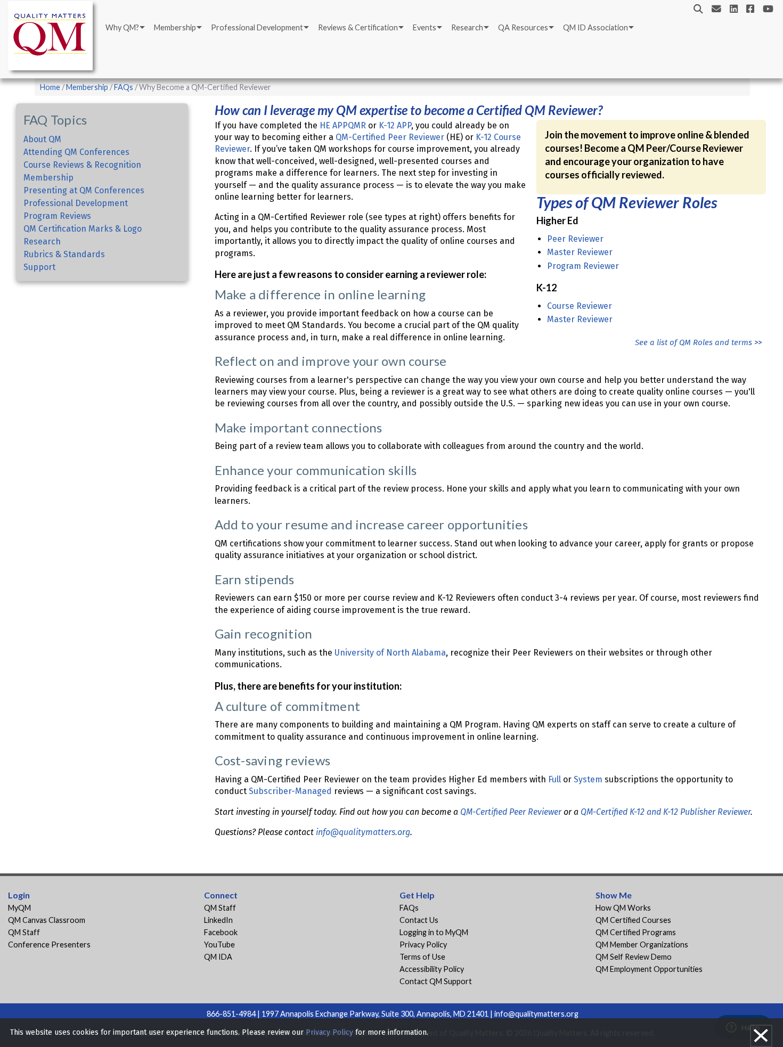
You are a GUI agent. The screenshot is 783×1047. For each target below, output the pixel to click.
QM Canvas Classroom (46, 920)
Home (50, 87)
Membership (175, 27)
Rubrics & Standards (64, 254)
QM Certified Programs (636, 932)
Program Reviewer (583, 266)
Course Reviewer (579, 306)
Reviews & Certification (358, 27)
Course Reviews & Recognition (82, 165)
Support (39, 267)
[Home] (53, 37)
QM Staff (24, 932)
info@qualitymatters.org (363, 832)
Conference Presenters (49, 944)
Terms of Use (422, 956)
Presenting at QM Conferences (83, 190)
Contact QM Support (435, 981)
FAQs (123, 87)
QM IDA (218, 956)
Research (467, 27)
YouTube (219, 944)
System (588, 779)
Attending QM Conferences (76, 152)
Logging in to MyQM (433, 932)
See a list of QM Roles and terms (694, 342)
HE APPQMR (343, 125)
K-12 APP (395, 125)
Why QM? (122, 27)
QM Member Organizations (642, 944)
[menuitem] (124, 28)
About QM (42, 139)
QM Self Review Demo (634, 956)
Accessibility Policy (431, 969)
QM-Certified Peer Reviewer (390, 137)
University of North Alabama (390, 653)
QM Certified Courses (633, 920)
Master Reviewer (580, 252)
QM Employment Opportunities (649, 969)
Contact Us (418, 920)
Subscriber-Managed (290, 791)
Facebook (221, 932)
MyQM (19, 907)
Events (424, 27)
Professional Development (257, 27)
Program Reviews (57, 216)
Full (554, 779)
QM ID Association (595, 27)
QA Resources (523, 27)
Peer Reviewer (575, 239)
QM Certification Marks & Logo (82, 229)
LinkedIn (218, 920)
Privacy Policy (423, 944)
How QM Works (623, 907)
